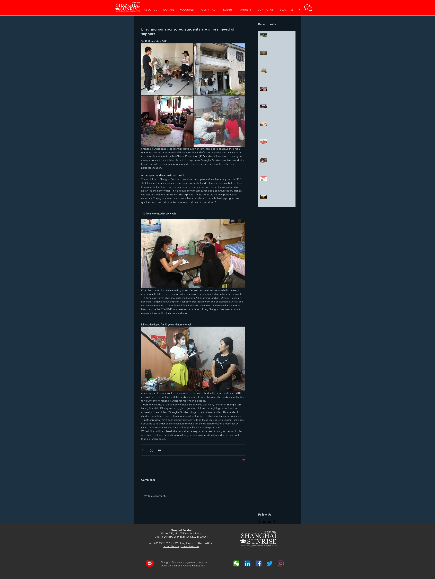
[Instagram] (281, 563)
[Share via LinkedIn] (159, 450)
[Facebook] (259, 563)
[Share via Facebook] (142, 450)
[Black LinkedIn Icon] (269, 522)
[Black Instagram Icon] (274, 522)
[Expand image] (167, 69)
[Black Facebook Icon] (259, 522)
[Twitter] (270, 563)
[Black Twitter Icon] (264, 522)
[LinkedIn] (247, 563)
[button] (308, 7)
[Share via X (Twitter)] (151, 450)
